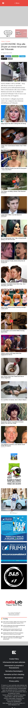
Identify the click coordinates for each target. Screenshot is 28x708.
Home (2, 41)
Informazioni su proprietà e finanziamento (14, 667)
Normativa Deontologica (14, 671)
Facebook (8, 56)
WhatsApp (15, 56)
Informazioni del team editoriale (14, 662)
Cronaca (8, 41)
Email (11, 58)
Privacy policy (14, 681)
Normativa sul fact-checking (14, 674)
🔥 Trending (4, 618)
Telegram (23, 56)
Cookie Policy (14, 659)
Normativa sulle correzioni (14, 678)
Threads (4, 58)
